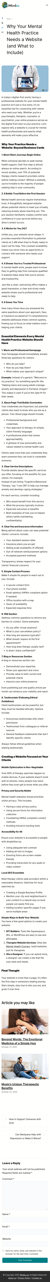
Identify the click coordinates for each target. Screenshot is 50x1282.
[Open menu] (47, 5)
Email (6, 1226)
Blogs (9, 19)
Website (6, 1238)
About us (12, 1278)
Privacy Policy (24, 1278)
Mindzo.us (24, 1275)
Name (6, 1214)
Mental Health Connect (18, 946)
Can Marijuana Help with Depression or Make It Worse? (25, 1136)
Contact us (37, 1278)
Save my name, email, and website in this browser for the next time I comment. (24, 1252)
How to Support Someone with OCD (25, 1121)
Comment (8, 1179)
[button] (2, 18)
